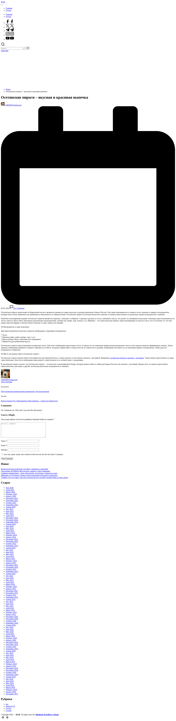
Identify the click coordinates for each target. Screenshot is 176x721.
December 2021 (12, 591)
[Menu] (2, 4)
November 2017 (12, 694)
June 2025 (10, 511)
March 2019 (10, 662)
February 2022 (11, 587)
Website (4, 450)
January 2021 (11, 614)
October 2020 (11, 621)
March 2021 (10, 610)
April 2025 (10, 516)
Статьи (8, 711)
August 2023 (11, 548)
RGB (3, 2)
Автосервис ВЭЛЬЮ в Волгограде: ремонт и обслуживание (25, 471)
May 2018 (10, 683)
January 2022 (11, 589)
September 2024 (12, 522)
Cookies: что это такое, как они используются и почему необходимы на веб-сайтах (34, 478)
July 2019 (9, 653)
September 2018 (12, 675)
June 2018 (10, 681)
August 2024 (11, 524)
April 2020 (10, 634)
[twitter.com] (10, 27)
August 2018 (11, 677)
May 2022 (10, 580)
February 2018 (11, 690)
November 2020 (12, 619)
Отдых (8, 708)
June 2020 (10, 629)
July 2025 (9, 509)
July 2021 (9, 602)
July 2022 (9, 576)
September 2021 (12, 597)
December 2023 (12, 539)
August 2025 (11, 507)
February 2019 (11, 664)
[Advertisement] (88, 69)
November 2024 (12, 520)
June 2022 (10, 578)
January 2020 (11, 640)
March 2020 (10, 636)
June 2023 (10, 552)
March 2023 (10, 559)
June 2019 (10, 655)
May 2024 (10, 528)
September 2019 (12, 649)
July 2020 (9, 627)
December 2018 (12, 668)
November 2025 (12, 501)
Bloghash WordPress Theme (47, 715)
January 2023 (11, 563)
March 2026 (10, 492)
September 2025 (12, 505)
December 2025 (12, 498)
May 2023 (10, 554)
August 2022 (11, 574)
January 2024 (11, 537)
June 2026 (10, 488)
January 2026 (11, 496)
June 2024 (10, 526)
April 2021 (10, 608)
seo (7, 704)
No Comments (18, 308)
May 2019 (10, 657)
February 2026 (11, 494)
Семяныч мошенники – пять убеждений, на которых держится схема (29, 473)
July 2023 (9, 550)
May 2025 (10, 513)
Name (4, 441)
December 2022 (12, 565)
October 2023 (11, 544)
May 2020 (10, 632)
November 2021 (12, 593)
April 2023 (10, 556)
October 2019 (11, 647)
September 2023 (12, 546)
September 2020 (12, 623)
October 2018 (11, 672)
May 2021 (10, 606)
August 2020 (11, 625)
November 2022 (12, 567)
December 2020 (12, 617)
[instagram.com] (10, 35)
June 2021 (10, 604)
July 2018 (9, 679)
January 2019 (11, 666)
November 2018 (12, 670)
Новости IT (10, 706)
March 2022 (10, 584)
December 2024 (12, 518)
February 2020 (11, 638)
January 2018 (11, 692)
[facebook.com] (10, 23)
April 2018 (10, 685)
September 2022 (12, 571)
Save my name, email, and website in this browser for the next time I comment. (33, 454)
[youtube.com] (10, 39)
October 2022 (11, 569)
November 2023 (12, 541)
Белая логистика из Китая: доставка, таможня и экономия (24, 469)
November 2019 (12, 645)
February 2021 (11, 612)
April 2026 (10, 490)
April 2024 (10, 531)
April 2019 (10, 660)
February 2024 (11, 535)
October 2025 (11, 503)
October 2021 (11, 595)
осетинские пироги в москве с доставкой (127, 358)
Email (4, 445)
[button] (25, 48)
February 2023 (11, 561)
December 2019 (12, 642)
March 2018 (10, 688)
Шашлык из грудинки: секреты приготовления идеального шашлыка (29, 475)
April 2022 (10, 582)
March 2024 (10, 533)
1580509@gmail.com (9, 380)
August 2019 (11, 651)
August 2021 (11, 599)
